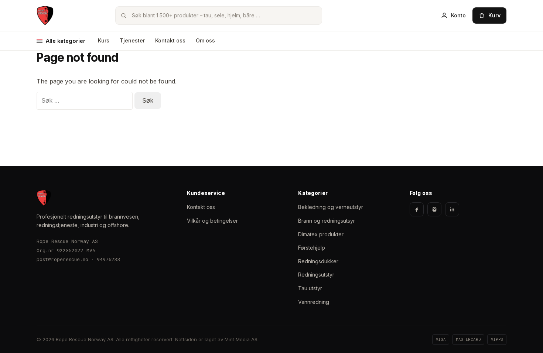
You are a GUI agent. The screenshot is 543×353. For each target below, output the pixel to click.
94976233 (108, 259)
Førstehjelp (311, 247)
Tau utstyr (310, 288)
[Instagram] (434, 209)
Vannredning (313, 302)
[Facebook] (417, 209)
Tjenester (132, 40)
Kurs (103, 40)
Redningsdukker (318, 261)
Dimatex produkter (321, 234)
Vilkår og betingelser (212, 220)
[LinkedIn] (452, 209)
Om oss (205, 40)
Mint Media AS (241, 339)
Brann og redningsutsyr (326, 220)
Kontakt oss (170, 40)
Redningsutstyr (316, 274)
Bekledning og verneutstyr (330, 207)
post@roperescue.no (62, 259)
